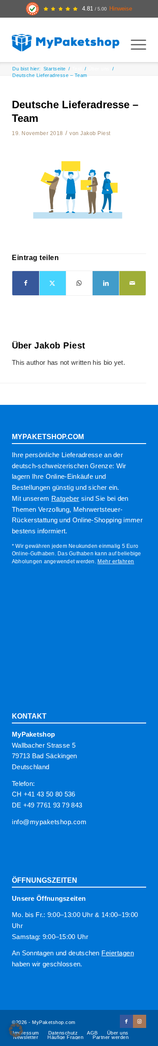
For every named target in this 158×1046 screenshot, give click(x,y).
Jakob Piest (95, 133)
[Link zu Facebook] (126, 1021)
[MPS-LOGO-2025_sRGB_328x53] (65, 40)
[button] (16, 1030)
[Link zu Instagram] (139, 1021)
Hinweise (120, 9)
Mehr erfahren (115, 561)
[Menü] (134, 44)
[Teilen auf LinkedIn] (106, 283)
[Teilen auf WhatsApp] (79, 283)
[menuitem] (134, 44)
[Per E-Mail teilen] (132, 283)
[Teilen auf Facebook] (25, 283)
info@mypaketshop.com (49, 822)
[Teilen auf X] (53, 283)
